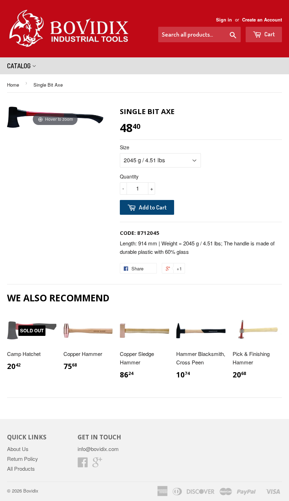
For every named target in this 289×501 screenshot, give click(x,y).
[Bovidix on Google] (97, 464)
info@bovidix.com (98, 448)
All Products (21, 468)
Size (124, 147)
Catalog (19, 66)
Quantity (129, 176)
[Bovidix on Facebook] (83, 464)
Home (13, 84)
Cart (269, 34)
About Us (18, 448)
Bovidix (30, 490)
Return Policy (22, 458)
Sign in (224, 20)
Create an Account (262, 20)
